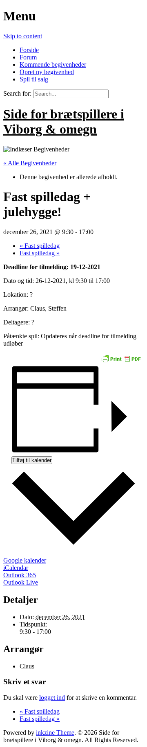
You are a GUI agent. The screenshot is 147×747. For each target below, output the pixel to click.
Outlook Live (20, 582)
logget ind (52, 697)
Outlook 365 (19, 575)
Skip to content (22, 36)
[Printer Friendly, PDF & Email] (121, 358)
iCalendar (15, 567)
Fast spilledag (40, 245)
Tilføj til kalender (31, 460)
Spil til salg (34, 79)
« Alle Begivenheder (29, 163)
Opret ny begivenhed (47, 71)
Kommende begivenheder (53, 64)
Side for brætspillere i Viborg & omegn (63, 121)
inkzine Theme (55, 732)
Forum (28, 57)
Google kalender (24, 560)
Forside (29, 49)
